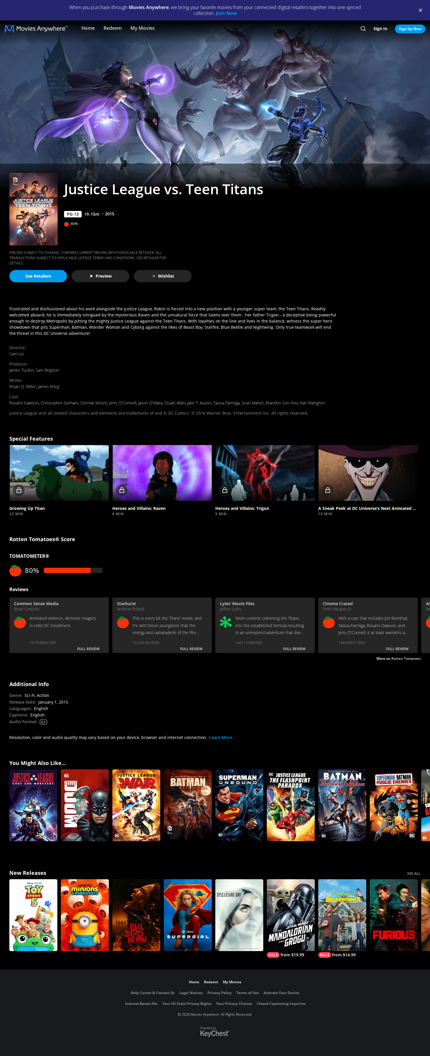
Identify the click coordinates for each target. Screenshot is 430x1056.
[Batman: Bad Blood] (188, 805)
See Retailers (38, 276)
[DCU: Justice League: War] (136, 805)
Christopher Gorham (59, 403)
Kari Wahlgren (312, 403)
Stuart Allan (174, 403)
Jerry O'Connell (122, 403)
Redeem (113, 28)
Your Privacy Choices (234, 1003)
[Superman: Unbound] (239, 805)
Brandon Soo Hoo (282, 403)
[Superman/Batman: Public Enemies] (394, 805)
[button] (59, 473)
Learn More (220, 737)
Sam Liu (16, 353)
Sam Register (48, 370)
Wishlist (166, 276)
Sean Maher (253, 403)
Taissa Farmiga (226, 403)
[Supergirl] (188, 915)
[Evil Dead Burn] (136, 915)
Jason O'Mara (150, 403)
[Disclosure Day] (239, 915)
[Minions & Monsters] (85, 915)
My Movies (142, 28)
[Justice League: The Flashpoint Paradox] (291, 805)
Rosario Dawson (24, 403)
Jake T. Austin (199, 403)
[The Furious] (394, 915)
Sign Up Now (410, 28)
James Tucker (21, 370)
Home (88, 28)
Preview (104, 276)
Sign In (380, 28)
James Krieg (48, 386)
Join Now (226, 13)
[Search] (363, 29)
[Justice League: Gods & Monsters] (33, 805)
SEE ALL (414, 873)
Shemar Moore (93, 403)
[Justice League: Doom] (85, 805)
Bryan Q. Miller (22, 386)
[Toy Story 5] (33, 915)
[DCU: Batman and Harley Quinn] (342, 805)
